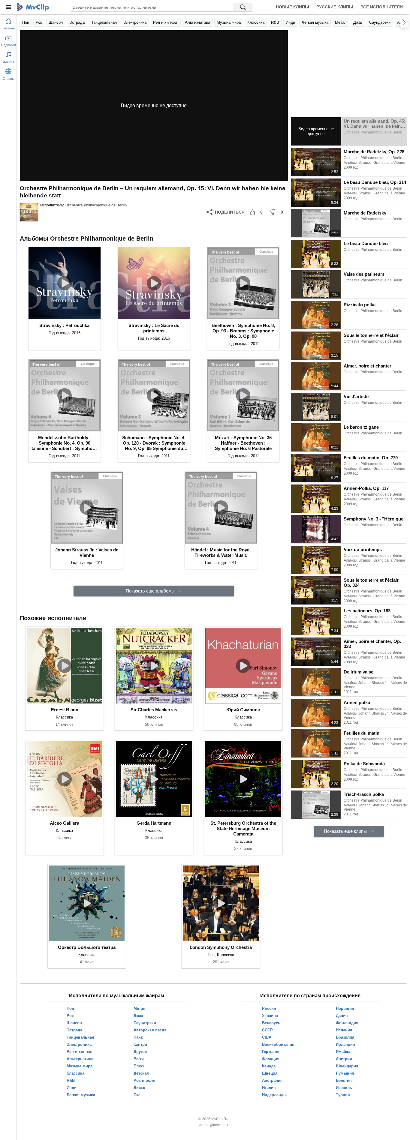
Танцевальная (104, 22)
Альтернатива (197, 22)
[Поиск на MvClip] (242, 7)
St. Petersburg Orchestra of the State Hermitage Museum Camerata (243, 828)
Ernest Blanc (64, 709)
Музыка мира (229, 22)
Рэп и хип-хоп (165, 22)
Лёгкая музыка (315, 22)
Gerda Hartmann (154, 823)
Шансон (56, 22)
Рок (39, 22)
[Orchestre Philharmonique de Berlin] (29, 212)
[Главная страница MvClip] (33, 7)
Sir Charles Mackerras (154, 709)
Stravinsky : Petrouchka (64, 325)
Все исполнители (381, 6)
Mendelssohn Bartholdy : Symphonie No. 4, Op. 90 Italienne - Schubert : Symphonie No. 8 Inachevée (64, 443)
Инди (290, 22)
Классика (255, 22)
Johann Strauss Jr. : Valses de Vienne (86, 552)
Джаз (358, 22)
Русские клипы (334, 6)
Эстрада (77, 22)
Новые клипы (292, 6)
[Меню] (8, 7)
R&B (275, 22)
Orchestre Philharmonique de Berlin (96, 205)
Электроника (134, 22)
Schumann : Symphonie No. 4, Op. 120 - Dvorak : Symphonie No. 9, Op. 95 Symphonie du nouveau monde (153, 443)
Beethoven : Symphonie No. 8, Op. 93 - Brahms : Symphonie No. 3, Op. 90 (243, 331)
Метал (341, 22)
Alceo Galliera (64, 823)
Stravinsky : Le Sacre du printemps (153, 328)
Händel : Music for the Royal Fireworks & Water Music (221, 552)
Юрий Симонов (243, 709)
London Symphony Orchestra (221, 947)
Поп (25, 22)
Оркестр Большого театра (87, 947)
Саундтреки (379, 22)
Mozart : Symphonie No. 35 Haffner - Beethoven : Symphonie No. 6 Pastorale (243, 443)
